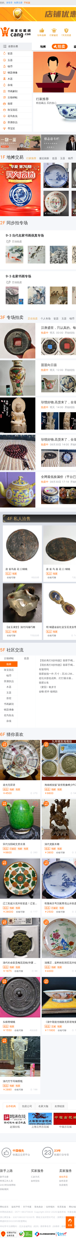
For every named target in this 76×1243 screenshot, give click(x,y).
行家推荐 (31, 158)
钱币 (70, 158)
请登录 (9, 2)
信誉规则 (50, 1206)
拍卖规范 (63, 1185)
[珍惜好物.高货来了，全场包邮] (17, 415)
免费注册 (18, 2)
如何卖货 (63, 1180)
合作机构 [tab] (11, 1106)
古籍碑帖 (9, 658)
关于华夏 (27, 1206)
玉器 (62, 158)
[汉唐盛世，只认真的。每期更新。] (17, 340)
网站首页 (4, 1206)
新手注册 (4, 1176)
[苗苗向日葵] (17, 378)
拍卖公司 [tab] (27, 1106)
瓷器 (54, 158)
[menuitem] (42, 46)
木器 (8, 686)
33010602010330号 (24, 1217)
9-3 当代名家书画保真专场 (25, 235)
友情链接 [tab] (60, 1106)
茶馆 (8, 698)
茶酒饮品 (9, 681)
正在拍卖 (33, 318)
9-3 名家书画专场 (18, 276)
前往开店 (63, 1176)
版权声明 (15, 1206)
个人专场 (46, 318)
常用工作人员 (6, 1180)
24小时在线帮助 (8, 1185)
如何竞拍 (35, 1180)
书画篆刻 (9, 703)
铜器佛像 (9, 709)
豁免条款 (38, 1206)
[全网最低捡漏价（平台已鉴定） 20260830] (17, 489)
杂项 (8, 720)
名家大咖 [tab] (43, 1106)
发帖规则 (4, 1189)
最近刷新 (44, 158)
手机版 (27, 2)
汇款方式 (35, 1176)
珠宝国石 (9, 669)
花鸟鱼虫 (9, 715)
